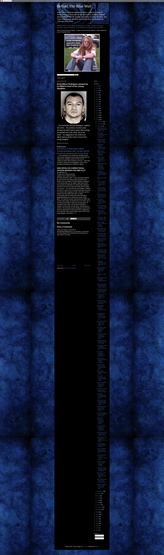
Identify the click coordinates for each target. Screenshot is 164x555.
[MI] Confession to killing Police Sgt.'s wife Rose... (101, 270)
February (99, 507)
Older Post (87, 265)
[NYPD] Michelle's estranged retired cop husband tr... (102, 207)
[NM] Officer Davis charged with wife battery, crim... (102, 129)
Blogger (96, 546)
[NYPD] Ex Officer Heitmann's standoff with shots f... (101, 336)
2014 (97, 108)
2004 (97, 521)
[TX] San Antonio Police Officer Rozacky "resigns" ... (101, 463)
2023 (97, 90)
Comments (99, 538)
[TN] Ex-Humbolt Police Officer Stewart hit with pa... (101, 451)
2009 (97, 119)
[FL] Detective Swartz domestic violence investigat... (101, 360)
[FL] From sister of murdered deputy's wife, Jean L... (101, 296)
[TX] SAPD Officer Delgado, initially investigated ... (101, 469)
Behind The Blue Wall (74, 6)
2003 (97, 523)
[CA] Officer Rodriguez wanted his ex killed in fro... (101, 354)
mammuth (85, 546)
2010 (97, 117)
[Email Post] (67, 218)
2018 (97, 99)
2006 (97, 516)
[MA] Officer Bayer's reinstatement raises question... (102, 146)
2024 (97, 88)
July (98, 495)
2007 (97, 514)
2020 (97, 95)
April (98, 502)
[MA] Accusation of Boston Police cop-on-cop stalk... (102, 486)
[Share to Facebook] (74, 218)
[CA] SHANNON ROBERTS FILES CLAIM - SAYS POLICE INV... (101, 316)
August (99, 493)
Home (73, 265)
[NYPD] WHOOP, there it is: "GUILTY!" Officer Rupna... (102, 457)
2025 (97, 86)
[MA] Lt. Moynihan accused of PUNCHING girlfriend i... (101, 384)
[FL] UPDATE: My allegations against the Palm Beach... (102, 439)
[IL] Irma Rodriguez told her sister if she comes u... (102, 414)
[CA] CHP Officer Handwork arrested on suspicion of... (101, 428)
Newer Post (60, 265)
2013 (97, 110)
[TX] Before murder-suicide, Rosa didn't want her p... (101, 396)
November (100, 123)
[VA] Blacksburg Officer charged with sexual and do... (101, 190)
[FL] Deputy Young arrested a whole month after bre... (102, 251)
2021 (97, 92)
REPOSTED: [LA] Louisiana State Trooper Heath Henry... (101, 402)
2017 (97, 101)
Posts (97, 535)
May (98, 500)
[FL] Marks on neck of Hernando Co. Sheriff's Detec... (102, 434)
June (98, 498)
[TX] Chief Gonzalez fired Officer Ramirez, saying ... (101, 378)
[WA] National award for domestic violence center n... (101, 308)
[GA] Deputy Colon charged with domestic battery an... (102, 347)
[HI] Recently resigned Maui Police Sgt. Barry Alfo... (102, 213)
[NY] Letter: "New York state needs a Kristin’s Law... (102, 219)
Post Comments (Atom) (70, 268)
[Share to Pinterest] (75, 218)
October (99, 126)
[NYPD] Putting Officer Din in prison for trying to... (101, 257)
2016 (97, 104)
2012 (97, 113)
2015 (97, 106)
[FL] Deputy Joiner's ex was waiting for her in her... (101, 263)
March (99, 504)
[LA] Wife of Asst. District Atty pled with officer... (101, 302)
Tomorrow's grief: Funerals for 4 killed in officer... (101, 141)
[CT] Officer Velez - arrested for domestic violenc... (102, 329)
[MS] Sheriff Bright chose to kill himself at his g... (102, 481)
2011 (97, 115)
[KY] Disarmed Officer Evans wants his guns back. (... (101, 366)
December (100, 121)
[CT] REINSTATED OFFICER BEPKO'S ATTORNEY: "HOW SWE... (102, 166)
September (100, 491)
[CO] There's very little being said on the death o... (101, 230)
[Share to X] (73, 218)
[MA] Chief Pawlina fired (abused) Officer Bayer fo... (102, 286)
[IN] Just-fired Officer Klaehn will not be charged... (101, 153)
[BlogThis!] (72, 218)
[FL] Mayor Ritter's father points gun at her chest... (102, 342)
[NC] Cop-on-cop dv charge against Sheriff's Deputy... (101, 475)
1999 (97, 530)
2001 (97, 525)
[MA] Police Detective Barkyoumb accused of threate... (100, 420)
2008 (97, 512)
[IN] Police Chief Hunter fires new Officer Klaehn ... (102, 196)
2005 (97, 519)
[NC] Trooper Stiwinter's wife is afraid (102, 372)
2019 (97, 97)
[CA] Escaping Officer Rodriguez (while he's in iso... (102, 245)
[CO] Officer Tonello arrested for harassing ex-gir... (102, 173)
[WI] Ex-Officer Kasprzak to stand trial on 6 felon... (101, 159)
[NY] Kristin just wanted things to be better (101, 445)
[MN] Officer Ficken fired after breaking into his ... (102, 280)
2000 (97, 527)
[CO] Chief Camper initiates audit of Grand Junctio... (102, 291)
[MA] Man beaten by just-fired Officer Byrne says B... (101, 408)
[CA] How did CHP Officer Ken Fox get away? (102, 240)
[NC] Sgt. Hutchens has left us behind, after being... (102, 323)
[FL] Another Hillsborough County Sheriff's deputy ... (101, 201)
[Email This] (71, 218)
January (99, 509)
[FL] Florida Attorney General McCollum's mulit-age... (102, 135)
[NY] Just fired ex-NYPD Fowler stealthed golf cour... (101, 183)
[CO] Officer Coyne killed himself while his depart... (102, 390)
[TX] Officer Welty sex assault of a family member (101, 235)
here (74, 213)
